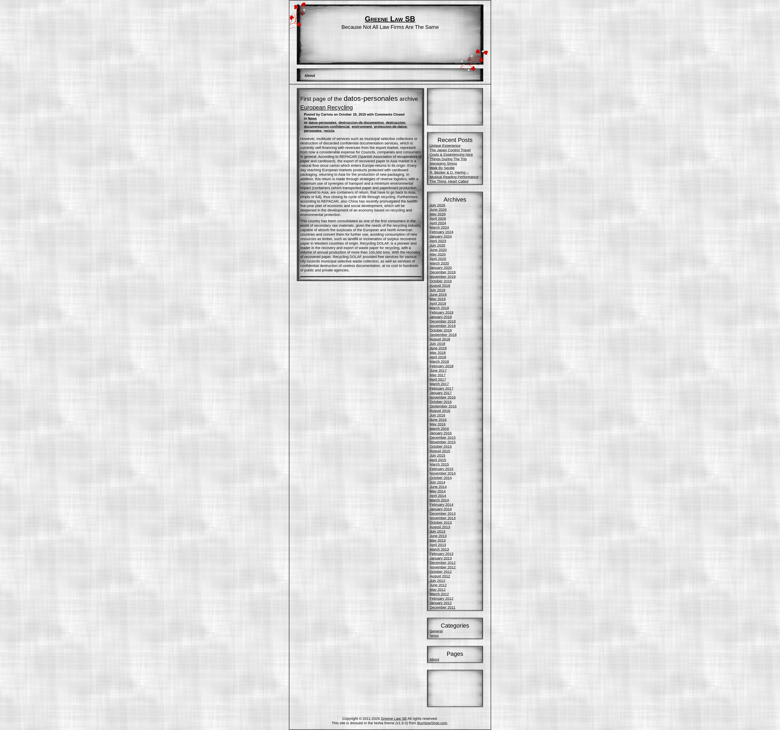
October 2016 (441, 402)
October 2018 (441, 330)
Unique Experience (445, 145)
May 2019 (438, 299)
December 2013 (443, 513)
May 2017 (438, 375)
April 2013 (438, 545)
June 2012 (438, 585)
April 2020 (438, 259)
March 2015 (439, 464)
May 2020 (438, 254)
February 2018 (441, 366)
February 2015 (441, 469)
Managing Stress (443, 163)
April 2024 (438, 223)
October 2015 (441, 446)
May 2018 (438, 352)
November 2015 (443, 442)
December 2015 (443, 437)
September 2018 (443, 335)
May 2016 (438, 424)
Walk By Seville (442, 168)
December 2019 (443, 272)
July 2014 (437, 482)
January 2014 (441, 509)
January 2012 (441, 603)
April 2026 (438, 218)
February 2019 (441, 312)
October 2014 (441, 478)
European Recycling (326, 107)
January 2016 (441, 433)
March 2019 (439, 308)
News (312, 118)
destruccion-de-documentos (361, 123)
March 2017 (439, 384)
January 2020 (441, 268)
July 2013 (437, 531)
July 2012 (437, 580)
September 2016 (443, 406)
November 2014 (443, 473)
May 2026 (438, 214)
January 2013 (441, 558)
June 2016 (438, 420)
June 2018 (438, 348)
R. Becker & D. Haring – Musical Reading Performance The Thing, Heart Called (454, 176)
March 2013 (439, 549)
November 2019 (443, 276)
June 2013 (438, 536)
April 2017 (438, 379)
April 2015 (438, 460)
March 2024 (439, 227)
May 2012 (438, 589)
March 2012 (439, 594)
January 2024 (441, 236)
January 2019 (441, 317)
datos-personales (322, 123)
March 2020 (439, 263)
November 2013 (443, 518)
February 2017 (441, 388)
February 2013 (441, 554)
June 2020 (438, 250)
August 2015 (440, 451)
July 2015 (437, 455)
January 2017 (441, 393)
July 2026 (437, 205)
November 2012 (443, 567)
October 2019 (441, 281)
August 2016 (440, 411)
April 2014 (438, 496)
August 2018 (440, 339)
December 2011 (442, 607)
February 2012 (441, 598)
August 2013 (440, 527)
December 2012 (443, 563)
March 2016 (439, 428)
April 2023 (438, 241)
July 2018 (437, 344)
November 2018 (443, 326)
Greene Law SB (390, 19)
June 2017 (438, 370)
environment (362, 127)
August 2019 (440, 285)
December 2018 (443, 321)
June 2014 (438, 487)
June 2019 (438, 294)
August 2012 (440, 576)
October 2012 (441, 571)
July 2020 (437, 245)
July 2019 (437, 290)
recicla (329, 131)
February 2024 (441, 232)
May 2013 (438, 540)
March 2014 (439, 500)
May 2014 (438, 491)
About (309, 75)
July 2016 (437, 415)
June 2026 (438, 209)
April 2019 (438, 303)
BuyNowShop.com (432, 723)
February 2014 (441, 504)
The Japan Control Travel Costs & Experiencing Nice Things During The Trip (451, 154)
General (436, 631)
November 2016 (443, 397)
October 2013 (441, 522)
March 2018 (439, 361)
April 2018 (438, 357)
